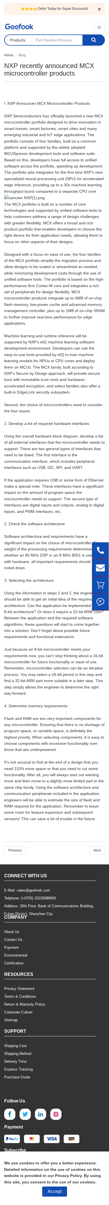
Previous (15, 850)
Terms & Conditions (20, 996)
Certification (13, 963)
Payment (11, 947)
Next (97, 850)
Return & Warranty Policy (24, 1004)
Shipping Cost (15, 1046)
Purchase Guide (17, 1077)
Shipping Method (17, 1054)
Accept (54, 1191)
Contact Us (13, 940)
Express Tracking (18, 1069)
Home (8, 55)
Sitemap (11, 1020)
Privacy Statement (19, 989)
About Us (11, 932)
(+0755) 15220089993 (38, 898)
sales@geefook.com (33, 890)
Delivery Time (15, 1061)
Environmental (15, 955)
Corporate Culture (18, 1012)
